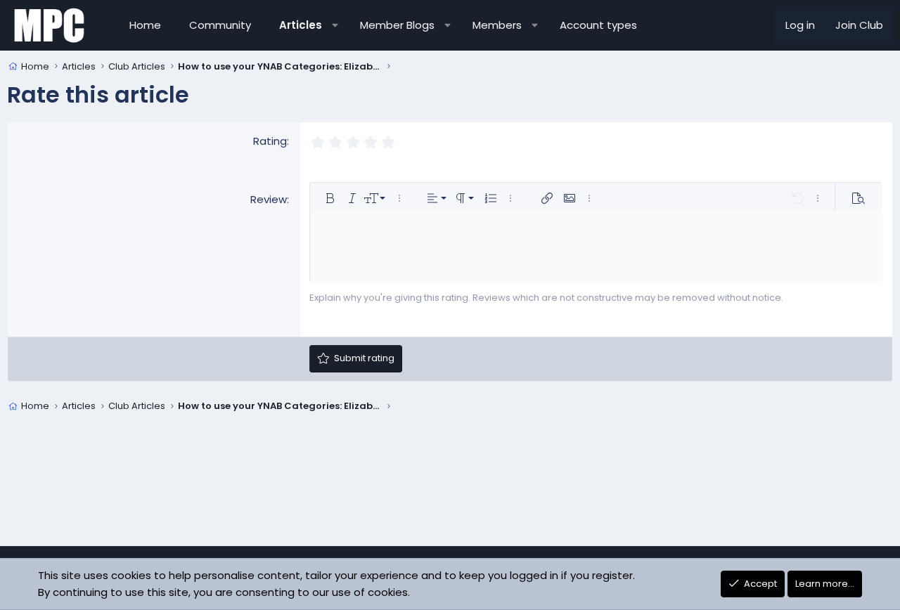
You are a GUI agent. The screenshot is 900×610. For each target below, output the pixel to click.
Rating (270, 141)
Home (145, 25)
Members (497, 25)
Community (220, 25)
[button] (335, 25)
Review (268, 199)
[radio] (317, 142)
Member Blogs (397, 25)
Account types (598, 25)
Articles (300, 25)
